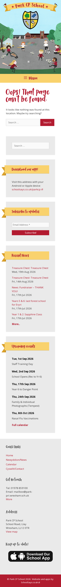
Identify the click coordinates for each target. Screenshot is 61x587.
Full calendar (20, 425)
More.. (16, 324)
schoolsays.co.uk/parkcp (26, 189)
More (9, 499)
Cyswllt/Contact (15, 468)
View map (11, 531)
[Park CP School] (30, 36)
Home (9, 455)
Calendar (11, 464)
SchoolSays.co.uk (29, 582)
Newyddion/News (16, 459)
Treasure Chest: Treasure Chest (30, 268)
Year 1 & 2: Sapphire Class (27, 314)
